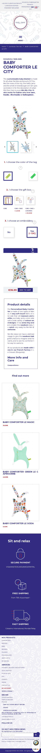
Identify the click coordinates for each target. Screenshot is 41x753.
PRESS (4, 682)
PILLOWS (4, 652)
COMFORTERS (6, 640)
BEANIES (4, 649)
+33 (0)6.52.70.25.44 (7, 716)
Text (32, 252)
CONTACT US (6, 685)
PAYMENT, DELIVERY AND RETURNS (13, 667)
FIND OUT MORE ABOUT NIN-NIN (14, 704)
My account (6, 688)
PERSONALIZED (7, 655)
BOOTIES (4, 643)
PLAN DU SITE (6, 673)
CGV (3, 676)
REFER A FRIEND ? (7, 691)
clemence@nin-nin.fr (8, 719)
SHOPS (5, 707)
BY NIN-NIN (5, 661)
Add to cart (25, 290)
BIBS (3, 646)
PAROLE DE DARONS (10, 710)
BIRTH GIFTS (6, 658)
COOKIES (4, 679)
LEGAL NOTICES (7, 670)
